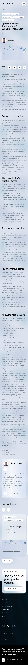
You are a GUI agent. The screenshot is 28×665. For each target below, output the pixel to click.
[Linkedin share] (14, 67)
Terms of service (6, 640)
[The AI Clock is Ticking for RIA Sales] (14, 535)
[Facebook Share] (10, 67)
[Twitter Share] (19, 67)
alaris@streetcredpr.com (8, 454)
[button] (24, 3)
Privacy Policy (5, 636)
